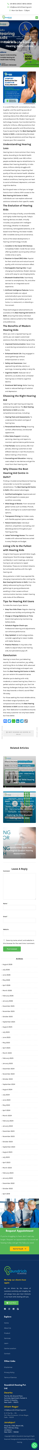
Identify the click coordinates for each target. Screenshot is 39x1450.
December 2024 (8, 1069)
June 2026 (6, 975)
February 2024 (8, 1121)
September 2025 (9, 1022)
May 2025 (6, 1043)
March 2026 (7, 990)
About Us (7, 1328)
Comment (6, 871)
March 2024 (7, 1116)
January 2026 (8, 1001)
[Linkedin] (13, 1309)
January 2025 (8, 1063)
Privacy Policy (9, 1372)
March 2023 (7, 1168)
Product (7, 1333)
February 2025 (8, 1058)
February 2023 (8, 1173)
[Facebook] (5, 1309)
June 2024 (6, 1100)
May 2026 (6, 980)
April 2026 (6, 985)
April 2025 (6, 1048)
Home (6, 1323)
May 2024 (6, 1105)
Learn (6, 1343)
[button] (36, 17)
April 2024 (6, 1110)
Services (7, 1338)
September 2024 (9, 1084)
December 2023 (8, 1131)
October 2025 (8, 1017)
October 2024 (8, 1079)
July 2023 (6, 1157)
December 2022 (8, 1183)
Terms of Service (10, 1377)
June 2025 (6, 1037)
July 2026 (6, 970)
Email (5, 916)
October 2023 (8, 1142)
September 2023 (9, 1147)
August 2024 (7, 1089)
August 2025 (7, 1027)
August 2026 (7, 964)
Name (5, 903)
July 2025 (6, 1032)
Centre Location (10, 1348)
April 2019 (6, 1194)
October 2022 (8, 1188)
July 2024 (6, 1095)
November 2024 (9, 1074)
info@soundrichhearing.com (15, 1410)
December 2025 (8, 1006)
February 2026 (8, 996)
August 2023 (7, 1152)
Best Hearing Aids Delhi (28, 36)
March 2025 (7, 1053)
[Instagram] (9, 1309)
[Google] (18, 1309)
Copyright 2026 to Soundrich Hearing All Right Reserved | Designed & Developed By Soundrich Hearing (19, 1439)
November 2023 (9, 1136)
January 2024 (8, 1126)
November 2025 (9, 1011)
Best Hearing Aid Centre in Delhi (11, 36)
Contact (7, 1354)
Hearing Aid (19, 38)
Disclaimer (8, 1367)
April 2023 (6, 1162)
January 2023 (8, 1178)
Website (6, 929)
